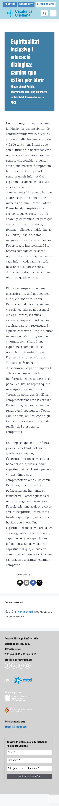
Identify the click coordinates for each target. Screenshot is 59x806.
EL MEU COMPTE (45, 4)
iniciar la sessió (24, 612)
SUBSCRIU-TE (26, 4)
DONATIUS (10, 4)
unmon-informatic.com (16, 727)
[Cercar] (44, 13)
